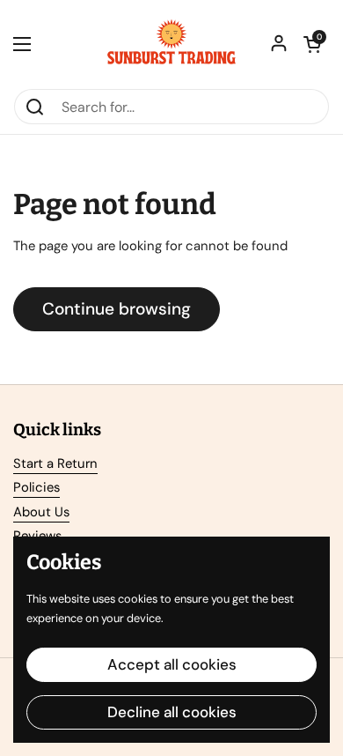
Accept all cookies (172, 664)
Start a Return (55, 463)
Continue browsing (116, 309)
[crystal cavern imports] (171, 44)
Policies (36, 487)
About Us (41, 512)
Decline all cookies (172, 712)
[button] (312, 44)
